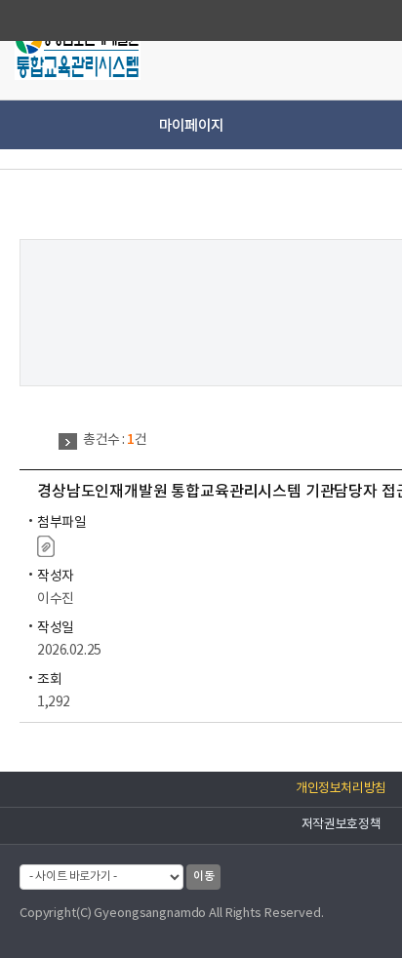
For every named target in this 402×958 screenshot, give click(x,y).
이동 (203, 876)
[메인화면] (78, 52)
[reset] (367, 48)
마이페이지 (191, 126)
